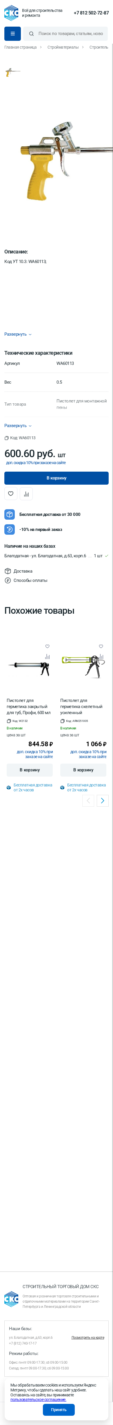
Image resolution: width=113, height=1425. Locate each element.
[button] (20, 438)
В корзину (29, 770)
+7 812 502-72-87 (91, 13)
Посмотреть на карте (88, 1338)
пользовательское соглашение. (38, 1399)
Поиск (31, 34)
